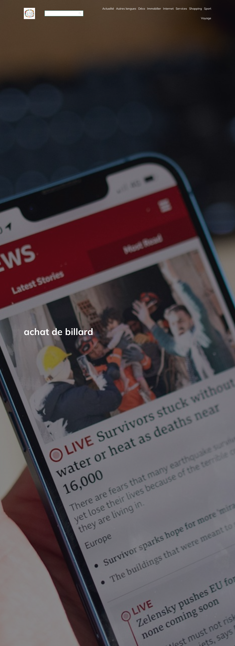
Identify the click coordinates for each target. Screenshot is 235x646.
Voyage (206, 18)
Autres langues (126, 8)
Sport (207, 8)
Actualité (108, 8)
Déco (141, 8)
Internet (168, 8)
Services (181, 8)
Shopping (195, 8)
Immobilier (154, 8)
